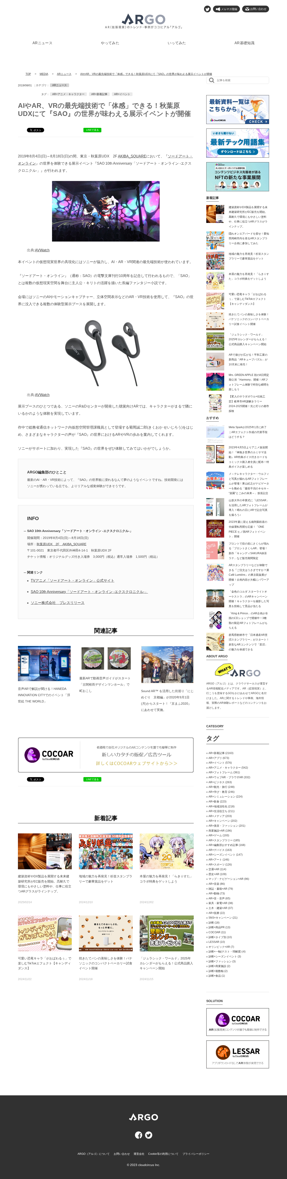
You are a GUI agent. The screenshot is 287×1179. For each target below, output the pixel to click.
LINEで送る (92, 130)
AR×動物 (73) (217, 893)
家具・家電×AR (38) (221, 903)
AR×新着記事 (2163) (221, 753)
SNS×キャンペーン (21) (223, 917)
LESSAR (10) (217, 942)
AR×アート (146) (219, 859)
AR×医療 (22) (217, 913)
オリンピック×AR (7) (221, 946)
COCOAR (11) (217, 932)
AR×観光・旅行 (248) (222, 787)
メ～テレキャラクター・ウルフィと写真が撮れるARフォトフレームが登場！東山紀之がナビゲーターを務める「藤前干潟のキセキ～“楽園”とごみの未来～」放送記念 (249, 483)
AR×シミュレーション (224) (226, 796)
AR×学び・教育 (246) (222, 791)
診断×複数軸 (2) (218, 971)
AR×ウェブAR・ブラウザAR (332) (229, 777)
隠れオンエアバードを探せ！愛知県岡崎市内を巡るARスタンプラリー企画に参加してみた (249, 238)
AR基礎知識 (244, 43)
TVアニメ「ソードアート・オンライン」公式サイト (72, 580)
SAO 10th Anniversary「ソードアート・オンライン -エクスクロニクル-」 (89, 592)
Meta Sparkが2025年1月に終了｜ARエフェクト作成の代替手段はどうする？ (248, 432)
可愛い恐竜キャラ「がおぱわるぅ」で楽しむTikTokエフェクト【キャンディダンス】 (247, 299)
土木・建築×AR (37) (221, 908)
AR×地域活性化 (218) (222, 806)
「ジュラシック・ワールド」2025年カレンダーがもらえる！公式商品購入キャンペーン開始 (248, 339)
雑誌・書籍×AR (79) (221, 888)
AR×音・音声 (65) (219, 898)
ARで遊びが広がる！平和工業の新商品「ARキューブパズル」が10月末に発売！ (248, 359)
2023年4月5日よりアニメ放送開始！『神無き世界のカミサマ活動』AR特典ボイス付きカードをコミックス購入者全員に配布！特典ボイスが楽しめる (249, 457)
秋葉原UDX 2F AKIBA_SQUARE (61, 544)
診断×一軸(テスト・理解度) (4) (227, 951)
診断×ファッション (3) (222, 961)
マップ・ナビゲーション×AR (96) (229, 878)
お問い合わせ (122, 1153)
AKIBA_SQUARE (132, 156)
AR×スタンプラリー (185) (224, 840)
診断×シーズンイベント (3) (225, 956)
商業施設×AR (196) (220, 830)
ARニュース (42, 43)
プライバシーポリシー (196, 1153)
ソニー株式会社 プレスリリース (58, 603)
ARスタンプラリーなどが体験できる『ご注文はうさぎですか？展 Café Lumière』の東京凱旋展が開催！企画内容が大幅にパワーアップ (249, 575)
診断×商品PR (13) (219, 927)
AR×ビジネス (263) (220, 782)
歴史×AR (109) (217, 874)
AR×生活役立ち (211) (222, 811)
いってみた (177, 43)
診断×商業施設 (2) (219, 966)
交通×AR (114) (217, 869)
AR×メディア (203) (220, 816)
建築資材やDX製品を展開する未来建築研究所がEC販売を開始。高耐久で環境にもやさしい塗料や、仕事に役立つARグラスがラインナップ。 (248, 217)
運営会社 (139, 1153)
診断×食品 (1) (217, 975)
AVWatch (42, 250)
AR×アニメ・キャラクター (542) (228, 767)
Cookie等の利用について (163, 1153)
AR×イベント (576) (220, 762)
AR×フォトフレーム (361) (224, 772)
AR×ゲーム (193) (219, 835)
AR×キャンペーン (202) (223, 820)
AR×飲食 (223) (217, 801)
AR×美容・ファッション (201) (227, 825)
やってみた (110, 43)
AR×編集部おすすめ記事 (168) (227, 845)
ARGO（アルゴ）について (94, 1153)
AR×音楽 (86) (217, 883)
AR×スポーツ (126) (220, 864)
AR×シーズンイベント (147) (226, 854)
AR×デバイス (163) (220, 850)
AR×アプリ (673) (219, 758)
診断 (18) (214, 922)
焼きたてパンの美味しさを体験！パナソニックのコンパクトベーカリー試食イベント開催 (249, 319)
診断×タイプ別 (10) (220, 937)
